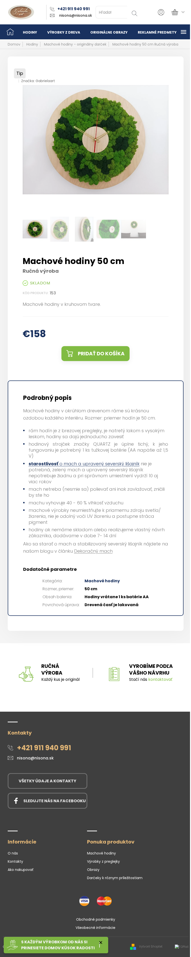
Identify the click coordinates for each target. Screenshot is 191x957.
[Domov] (10, 31)
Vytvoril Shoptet (150, 946)
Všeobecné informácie (95, 927)
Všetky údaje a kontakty (47, 781)
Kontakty (15, 861)
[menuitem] (30, 32)
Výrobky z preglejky (103, 861)
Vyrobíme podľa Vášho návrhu (151, 669)
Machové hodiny (102, 581)
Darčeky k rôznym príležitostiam (115, 877)
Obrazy (93, 869)
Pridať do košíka (101, 353)
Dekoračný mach (93, 551)
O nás (13, 853)
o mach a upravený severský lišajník (84, 464)
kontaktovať (160, 679)
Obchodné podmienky (95, 919)
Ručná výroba (51, 669)
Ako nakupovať (20, 869)
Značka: (38, 80)
